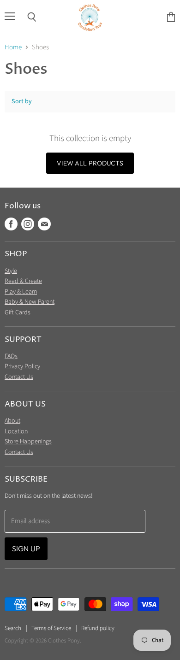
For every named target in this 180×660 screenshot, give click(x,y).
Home (13, 47)
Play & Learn (21, 291)
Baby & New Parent (29, 301)
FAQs (11, 356)
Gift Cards (17, 312)
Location (16, 431)
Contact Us (19, 377)
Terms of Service (51, 628)
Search (13, 628)
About (12, 420)
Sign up (26, 548)
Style (11, 271)
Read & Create (23, 281)
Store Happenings (28, 441)
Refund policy (97, 628)
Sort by (22, 101)
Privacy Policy (22, 366)
